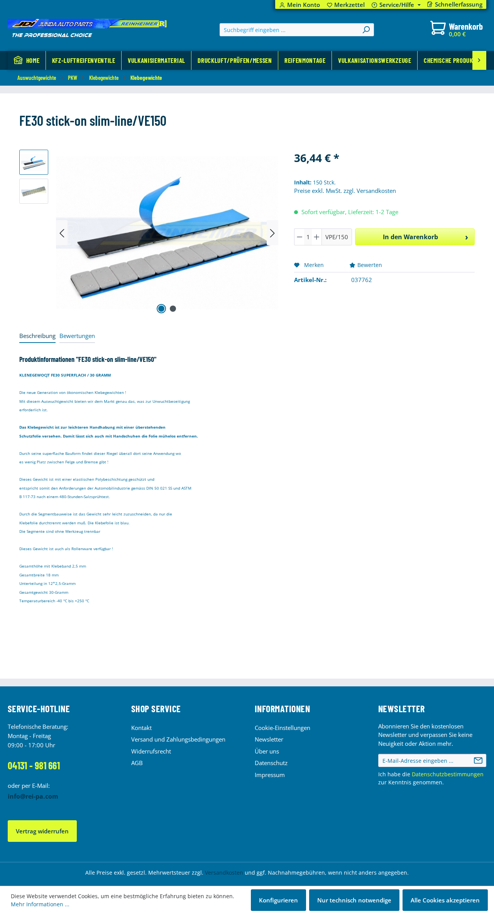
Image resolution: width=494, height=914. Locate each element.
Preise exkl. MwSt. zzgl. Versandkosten (345, 190)
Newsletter (269, 739)
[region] (149, 233)
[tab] (37, 336)
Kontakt (141, 728)
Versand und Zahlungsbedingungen (178, 739)
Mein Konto (303, 5)
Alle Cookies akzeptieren (445, 900)
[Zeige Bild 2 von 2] (173, 309)
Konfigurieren (278, 900)
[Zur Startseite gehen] (87, 28)
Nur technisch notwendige (354, 900)
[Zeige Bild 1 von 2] (161, 309)
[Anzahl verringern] (299, 236)
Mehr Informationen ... (40, 904)
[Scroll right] (479, 60)
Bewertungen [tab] (77, 336)
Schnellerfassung (458, 4)
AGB (137, 763)
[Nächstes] (272, 232)
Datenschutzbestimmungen (448, 774)
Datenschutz (271, 763)
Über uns (267, 751)
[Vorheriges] (62, 232)
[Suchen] (366, 30)
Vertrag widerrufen (42, 831)
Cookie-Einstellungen (282, 728)
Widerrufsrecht (151, 751)
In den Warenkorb (410, 237)
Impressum (270, 775)
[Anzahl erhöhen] (316, 236)
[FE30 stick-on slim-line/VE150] (167, 232)
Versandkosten (224, 872)
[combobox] (289, 30)
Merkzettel (346, 5)
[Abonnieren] (478, 760)
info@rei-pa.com (33, 796)
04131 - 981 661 (34, 765)
